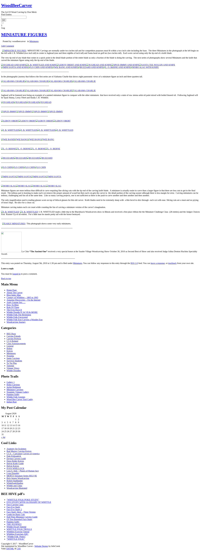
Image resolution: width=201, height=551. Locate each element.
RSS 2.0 (134, 263)
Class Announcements (16, 343)
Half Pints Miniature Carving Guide (22, 517)
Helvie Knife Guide (15, 463)
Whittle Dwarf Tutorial (16, 527)
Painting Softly (13, 394)
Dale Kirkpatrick (14, 456)
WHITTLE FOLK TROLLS (19, 529)
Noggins (10, 356)
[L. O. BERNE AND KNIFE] (116, 67)
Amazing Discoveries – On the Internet (23, 300)
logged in (16, 274)
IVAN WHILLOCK (15, 468)
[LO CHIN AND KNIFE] (40, 67)
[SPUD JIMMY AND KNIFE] (125, 65)
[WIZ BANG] (21, 139)
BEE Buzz (11, 334)
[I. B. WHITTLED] (10, 130)
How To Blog (13, 305)
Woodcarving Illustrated (17, 488)
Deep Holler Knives (15, 461)
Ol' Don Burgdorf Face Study (19, 519)
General (10, 346)
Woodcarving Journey (16, 322)
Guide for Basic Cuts (16, 514)
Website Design (41, 546)
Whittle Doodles (14, 370)
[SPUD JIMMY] (9, 111)
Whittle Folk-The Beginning (19, 315)
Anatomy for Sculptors (16, 449)
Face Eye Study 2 (14, 509)
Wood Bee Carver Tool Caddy (20, 399)
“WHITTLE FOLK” (16, 539)
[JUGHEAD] (7, 102)
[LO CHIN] (6, 167)
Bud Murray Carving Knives (19, 451)
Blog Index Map (14, 295)
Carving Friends (14, 336)
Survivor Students (14, 361)
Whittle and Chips (14, 485)
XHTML (10, 548)
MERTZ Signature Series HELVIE (22, 476)
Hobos (9, 348)
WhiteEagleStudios (15, 483)
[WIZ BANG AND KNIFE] (65, 67)
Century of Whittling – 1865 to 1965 (22, 297)
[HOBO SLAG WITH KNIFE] (144, 67)
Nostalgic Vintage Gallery (18, 392)
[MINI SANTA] (8, 176)
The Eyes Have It (14, 310)
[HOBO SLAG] (8, 186)
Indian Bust (12, 402)
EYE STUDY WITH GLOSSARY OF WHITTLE (29, 502)
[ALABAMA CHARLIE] (13, 81)
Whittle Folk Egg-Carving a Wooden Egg (25, 319)
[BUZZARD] (7, 158)
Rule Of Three (13, 307)
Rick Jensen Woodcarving (18, 478)
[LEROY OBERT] (9, 121)
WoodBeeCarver (16, 5)
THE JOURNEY (14, 524)
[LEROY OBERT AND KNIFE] (71, 65)
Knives (10, 351)
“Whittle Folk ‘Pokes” (16, 536)
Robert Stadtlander (15, 481)
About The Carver (14, 292)
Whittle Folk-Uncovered (17, 317)
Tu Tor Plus (12, 363)
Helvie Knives (13, 466)
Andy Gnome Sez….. (16, 302)
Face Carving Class (15, 504)
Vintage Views (13, 368)
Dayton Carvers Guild (16, 458)
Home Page (12, 290)
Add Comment (7, 46)
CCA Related (12, 341)
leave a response (158, 263)
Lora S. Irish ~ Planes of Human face (23, 471)
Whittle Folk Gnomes (16, 397)
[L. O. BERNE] (8, 149)
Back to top (6, 278)
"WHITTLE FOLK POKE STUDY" (23, 500)
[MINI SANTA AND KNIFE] (14, 67)
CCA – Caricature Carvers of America (23, 453)
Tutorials (10, 366)
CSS (19, 548)
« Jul (3, 437)
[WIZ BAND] (7, 139)
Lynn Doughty (13, 473)
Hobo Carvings (13, 385)
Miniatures (34, 41)
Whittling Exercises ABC (17, 534)
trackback (172, 263)
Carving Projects (14, 338)
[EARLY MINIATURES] (14, 223)
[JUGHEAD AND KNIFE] (13, 65)
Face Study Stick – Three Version (21, 512)
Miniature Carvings (15, 389)
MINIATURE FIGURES (24, 34)
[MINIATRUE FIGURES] (14, 50)
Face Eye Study (13, 507)
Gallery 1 (11, 382)
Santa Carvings (13, 358)
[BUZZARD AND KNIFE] (90, 67)
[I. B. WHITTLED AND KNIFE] (41, 65)
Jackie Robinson (14, 387)
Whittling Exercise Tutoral (18, 532)
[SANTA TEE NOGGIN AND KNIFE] (157, 65)
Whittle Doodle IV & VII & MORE (22, 312)
